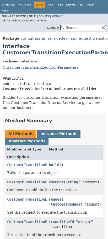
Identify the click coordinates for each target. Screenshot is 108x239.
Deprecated (74, 4)
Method (57, 16)
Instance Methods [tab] (58, 134)
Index (91, 4)
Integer (83, 222)
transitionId (61, 222)
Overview (8, 4)
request (56, 199)
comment (56, 182)
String (72, 182)
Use (50, 4)
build (54, 165)
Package (25, 4)
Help (5, 10)
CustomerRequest (66, 204)
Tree (59, 4)
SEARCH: (53, 27)
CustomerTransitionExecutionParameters (41, 67)
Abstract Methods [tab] (26, 141)
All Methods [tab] (20, 134)
